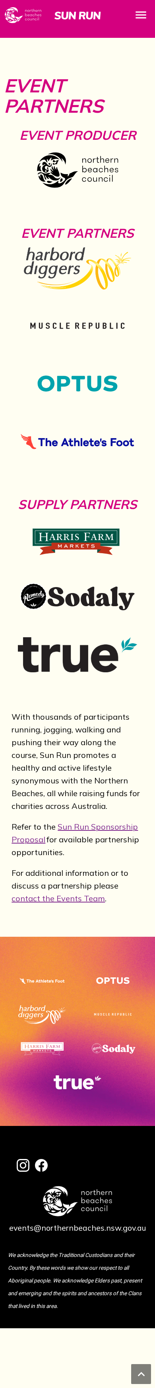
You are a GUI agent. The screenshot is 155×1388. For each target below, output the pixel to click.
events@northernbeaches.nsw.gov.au (77, 1228)
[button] (141, 15)
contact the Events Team (58, 898)
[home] (77, 15)
